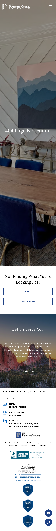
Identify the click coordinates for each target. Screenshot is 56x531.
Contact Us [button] (28, 371)
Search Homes (28, 301)
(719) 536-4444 (15, 415)
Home (28, 291)
